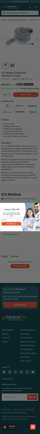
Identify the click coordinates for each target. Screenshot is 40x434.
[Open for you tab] (33, 427)
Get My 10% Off (11, 224)
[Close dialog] (39, 204)
